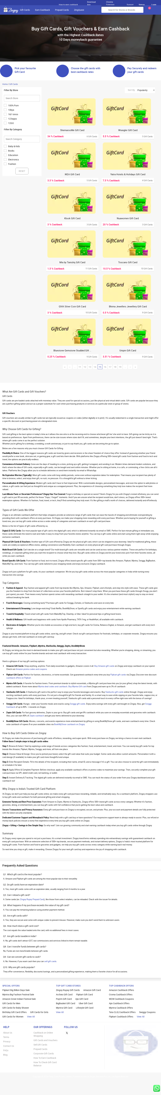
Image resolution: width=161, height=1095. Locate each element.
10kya (11, 109)
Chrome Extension (110, 2)
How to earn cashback (68, 4)
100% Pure (13, 105)
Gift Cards (25, 9)
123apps (12, 118)
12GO (11, 123)
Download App (91, 2)
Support (130, 4)
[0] (149, 10)
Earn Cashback (42, 9)
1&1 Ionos (13, 114)
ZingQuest (79, 9)
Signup (142, 4)
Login (153, 4)
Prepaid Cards (62, 9)
